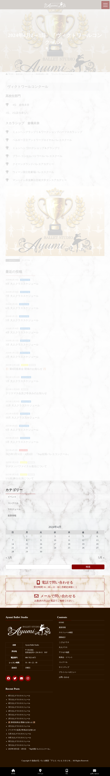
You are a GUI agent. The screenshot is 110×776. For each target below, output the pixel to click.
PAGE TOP (105, 763)
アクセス (40, 773)
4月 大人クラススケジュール (19, 711)
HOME (61, 623)
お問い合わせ (64, 677)
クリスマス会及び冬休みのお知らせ (22, 730)
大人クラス (63, 647)
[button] (55, 584)
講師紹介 (62, 637)
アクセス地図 (64, 652)
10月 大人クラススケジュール (19, 737)
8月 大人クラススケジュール (19, 696)
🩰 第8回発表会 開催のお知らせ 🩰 (21, 722)
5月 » (101, 557)
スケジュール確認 (66, 632)
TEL (66, 773)
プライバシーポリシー (67, 672)
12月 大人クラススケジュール (19, 734)
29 (27, 551)
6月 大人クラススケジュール (19, 703)
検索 (88, 567)
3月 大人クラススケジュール (19, 715)
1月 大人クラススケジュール (19, 726)
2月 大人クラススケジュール (19, 718)
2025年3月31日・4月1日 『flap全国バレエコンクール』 (29, 749)
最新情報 (12, 515)
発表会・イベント (66, 657)
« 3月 (9, 557)
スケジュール (14, 509)
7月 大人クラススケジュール (19, 700)
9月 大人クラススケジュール (19, 741)
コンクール (13, 503)
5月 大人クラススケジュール (19, 707)
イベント (12, 497)
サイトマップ (64, 667)
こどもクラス (64, 642)
